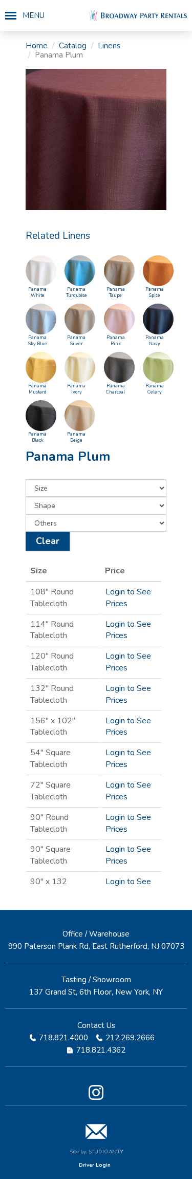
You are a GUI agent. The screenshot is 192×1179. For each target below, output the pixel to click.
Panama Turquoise (76, 292)
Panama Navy (154, 340)
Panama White (37, 292)
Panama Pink (115, 340)
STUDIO (106, 1151)
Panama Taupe (115, 292)
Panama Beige (76, 437)
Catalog (73, 46)
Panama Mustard (37, 389)
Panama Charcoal (115, 389)
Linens (109, 46)
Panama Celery (154, 389)
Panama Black (37, 437)
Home (37, 46)
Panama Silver (76, 340)
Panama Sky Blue (37, 340)
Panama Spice (154, 292)
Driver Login (95, 1165)
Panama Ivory (76, 389)
